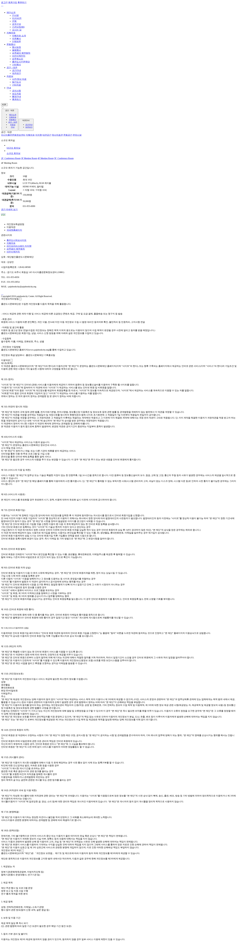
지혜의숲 (11, 33)
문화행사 (11, 44)
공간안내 (16, 70)
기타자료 (16, 85)
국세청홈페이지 (14, 230)
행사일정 (16, 47)
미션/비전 (16, 18)
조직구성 (16, 24)
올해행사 (16, 50)
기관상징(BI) (18, 27)
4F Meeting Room (46, 158)
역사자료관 (57, 135)
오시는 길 (16, 30)
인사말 (15, 15)
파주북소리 (17, 59)
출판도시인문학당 (21, 62)
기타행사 (16, 64)
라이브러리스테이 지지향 (19, 246)
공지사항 (16, 91)
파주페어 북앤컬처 (21, 53)
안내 (9, 88)
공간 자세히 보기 (9, 209)
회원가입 (12, 2)
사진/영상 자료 (19, 79)
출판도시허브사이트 (16, 240)
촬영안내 (16, 96)
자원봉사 (16, 38)
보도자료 (16, 93)
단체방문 (16, 41)
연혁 (14, 21)
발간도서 (16, 82)
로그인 (4, 2)
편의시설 (77, 135)
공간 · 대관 (12, 67)
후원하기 (16, 99)
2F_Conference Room (11, 158)
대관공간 (16, 73)
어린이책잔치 (18, 56)
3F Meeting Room (29, 158)
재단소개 (11, 12)
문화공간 (67, 135)
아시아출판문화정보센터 (13, 135)
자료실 (10, 76)
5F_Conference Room (64, 158)
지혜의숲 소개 (19, 35)
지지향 (38, 135)
